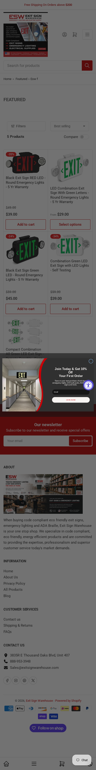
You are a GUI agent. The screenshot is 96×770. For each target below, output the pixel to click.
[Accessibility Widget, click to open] (88, 385)
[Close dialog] (91, 361)
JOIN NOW (70, 400)
